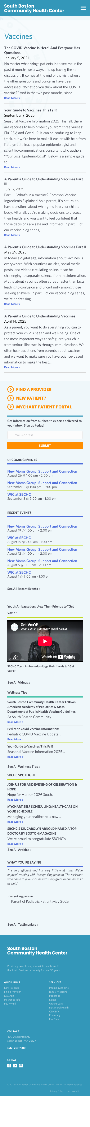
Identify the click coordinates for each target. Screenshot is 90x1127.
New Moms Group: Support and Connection (42, 471)
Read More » (12, 98)
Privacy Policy (56, 1091)
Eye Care (54, 1019)
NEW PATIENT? (31, 398)
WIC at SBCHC (19, 494)
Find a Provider (12, 991)
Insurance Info (12, 999)
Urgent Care (56, 1003)
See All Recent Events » (23, 589)
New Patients (11, 987)
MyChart (9, 995)
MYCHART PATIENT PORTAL (44, 406)
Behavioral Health (59, 1007)
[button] (45, 445)
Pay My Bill (10, 1003)
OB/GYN (54, 1011)
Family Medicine (58, 991)
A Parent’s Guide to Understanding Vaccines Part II (45, 247)
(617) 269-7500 (16, 1048)
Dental (53, 999)
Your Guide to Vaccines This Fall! (30, 110)
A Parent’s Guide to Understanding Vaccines (39, 316)
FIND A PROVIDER (33, 389)
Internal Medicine (59, 987)
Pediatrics (54, 995)
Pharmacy (54, 1015)
